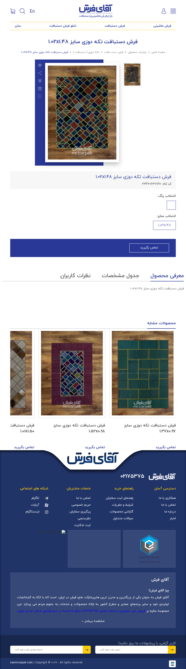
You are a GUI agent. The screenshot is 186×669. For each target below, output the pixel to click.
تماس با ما (168, 505)
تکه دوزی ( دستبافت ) (86, 52)
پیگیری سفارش (80, 511)
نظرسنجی (84, 518)
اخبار (173, 518)
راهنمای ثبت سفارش (119, 498)
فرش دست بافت (113, 52)
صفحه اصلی (158, 52)
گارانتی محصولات (121, 511)
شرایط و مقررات (122, 505)
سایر (18, 26)
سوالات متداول (123, 518)
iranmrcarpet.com (21, 662)
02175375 (132, 476)
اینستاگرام (32, 511)
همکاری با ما (167, 498)
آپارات (35, 505)
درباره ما (170, 511)
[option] (143, 389)
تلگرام (35, 498)
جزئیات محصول (137, 52)
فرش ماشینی (162, 26)
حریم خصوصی (81, 505)
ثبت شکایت (82, 525)
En (32, 11)
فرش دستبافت (115, 26)
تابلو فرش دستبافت (62, 26)
